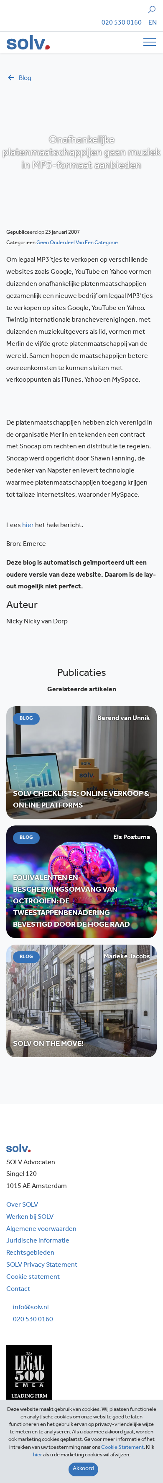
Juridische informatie (37, 1241)
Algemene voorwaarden (41, 1229)
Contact (18, 1289)
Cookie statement (33, 1277)
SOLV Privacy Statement (41, 1265)
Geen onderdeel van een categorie (77, 243)
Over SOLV (22, 1205)
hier (28, 526)
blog (25, 78)
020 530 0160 (122, 23)
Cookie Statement (122, 1447)
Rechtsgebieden (30, 1253)
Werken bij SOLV (29, 1217)
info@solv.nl (30, 1308)
